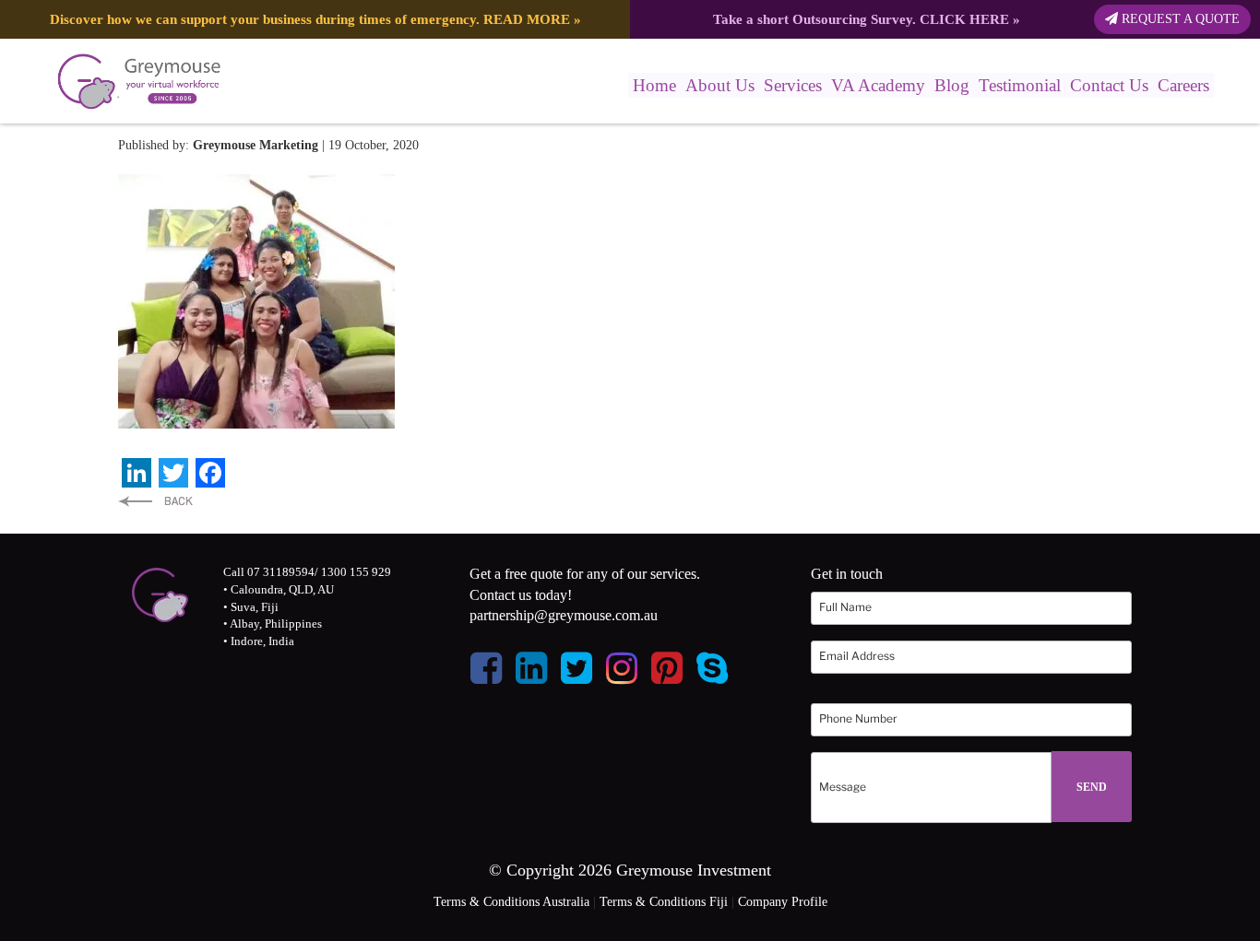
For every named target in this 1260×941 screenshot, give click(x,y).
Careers (1183, 85)
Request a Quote (1179, 19)
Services (793, 85)
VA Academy (878, 85)
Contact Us (1109, 85)
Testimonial (1020, 85)
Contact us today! (521, 595)
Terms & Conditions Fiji (664, 902)
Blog (951, 85)
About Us (720, 85)
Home (654, 85)
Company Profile (782, 902)
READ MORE (526, 19)
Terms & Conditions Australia (511, 902)
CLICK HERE (964, 19)
